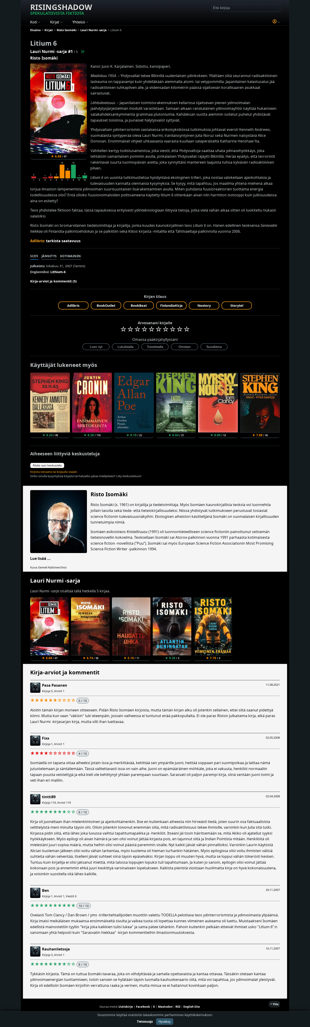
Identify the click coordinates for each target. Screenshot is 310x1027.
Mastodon (165, 1007)
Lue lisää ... (40, 558)
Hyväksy (165, 1021)
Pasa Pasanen (54, 685)
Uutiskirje (125, 1007)
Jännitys (49, 256)
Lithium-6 (58, 272)
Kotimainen (70, 256)
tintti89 (49, 796)
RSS (177, 1007)
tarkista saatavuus (63, 240)
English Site (191, 1007)
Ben (45, 890)
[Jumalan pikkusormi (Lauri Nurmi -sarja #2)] (82, 51)
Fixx (45, 738)
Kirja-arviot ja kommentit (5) (53, 281)
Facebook (143, 1007)
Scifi (34, 256)
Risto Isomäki (44, 58)
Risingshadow (61, 9)
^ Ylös (274, 1004)
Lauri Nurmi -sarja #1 (51, 51)
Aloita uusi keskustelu (47, 465)
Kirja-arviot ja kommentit (64, 672)
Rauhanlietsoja (56, 949)
